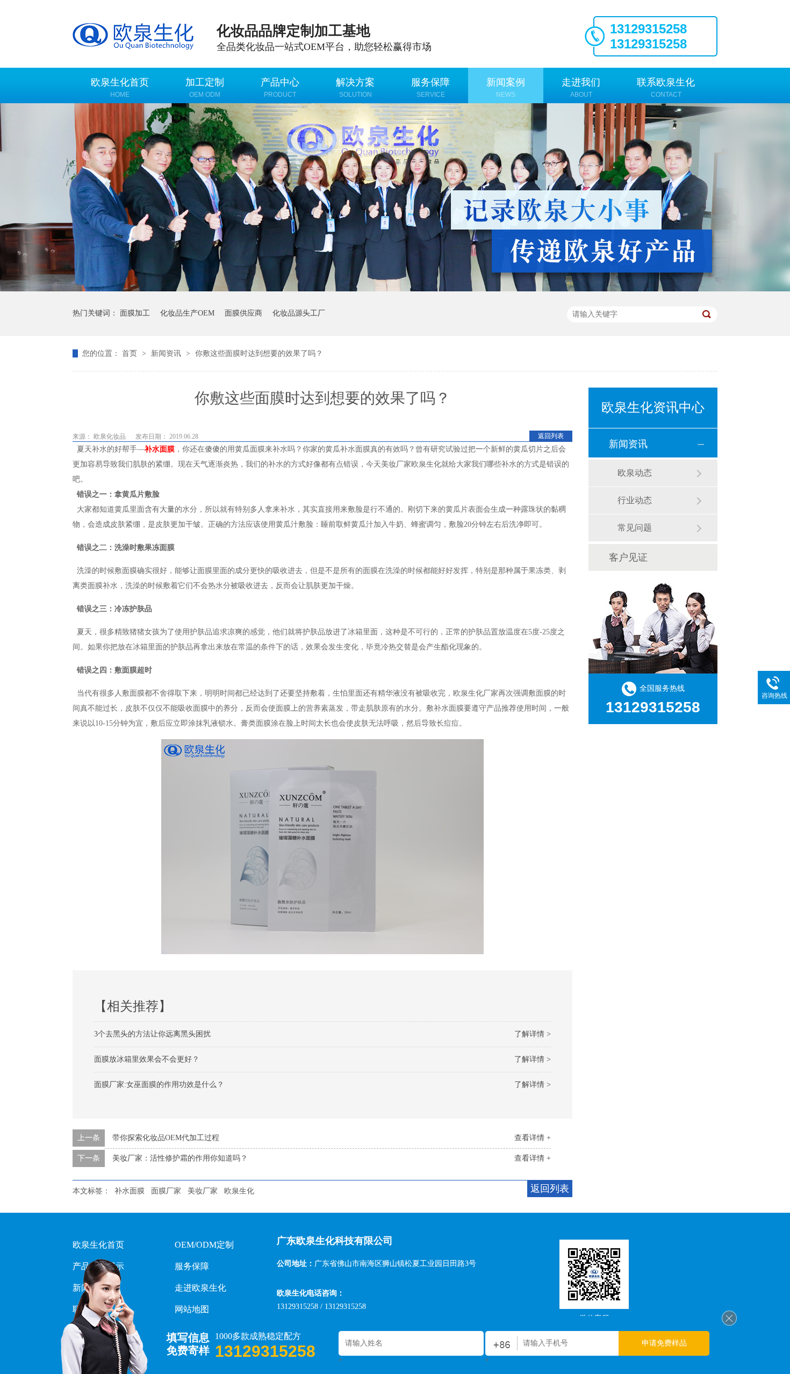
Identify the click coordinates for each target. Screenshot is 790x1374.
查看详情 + (532, 1138)
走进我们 (581, 87)
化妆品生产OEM (187, 313)
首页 (130, 353)
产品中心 (280, 87)
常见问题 (634, 527)
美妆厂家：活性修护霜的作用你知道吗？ (180, 1158)
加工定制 (204, 87)
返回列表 (551, 436)
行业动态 (634, 500)
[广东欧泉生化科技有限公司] (729, 1323)
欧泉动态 (634, 472)
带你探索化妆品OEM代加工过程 (165, 1138)
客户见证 (628, 557)
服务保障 (430, 87)
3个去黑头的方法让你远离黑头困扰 (152, 1034)
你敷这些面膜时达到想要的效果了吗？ (259, 353)
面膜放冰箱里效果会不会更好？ (146, 1059)
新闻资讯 (167, 353)
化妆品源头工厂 (298, 313)
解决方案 (355, 87)
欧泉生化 (239, 1191)
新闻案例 (505, 87)
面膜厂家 (166, 1191)
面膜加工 (135, 313)
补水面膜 (160, 449)
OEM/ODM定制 (204, 1244)
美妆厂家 (203, 1191)
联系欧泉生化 (666, 87)
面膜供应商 (243, 313)
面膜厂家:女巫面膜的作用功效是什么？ (159, 1084)
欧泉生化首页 (120, 87)
